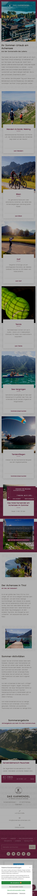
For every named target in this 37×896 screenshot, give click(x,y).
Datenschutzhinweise (12, 893)
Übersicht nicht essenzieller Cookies (16, 890)
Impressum (22, 893)
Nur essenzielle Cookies (16, 886)
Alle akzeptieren (14, 882)
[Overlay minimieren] (29, 867)
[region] (16, 874)
